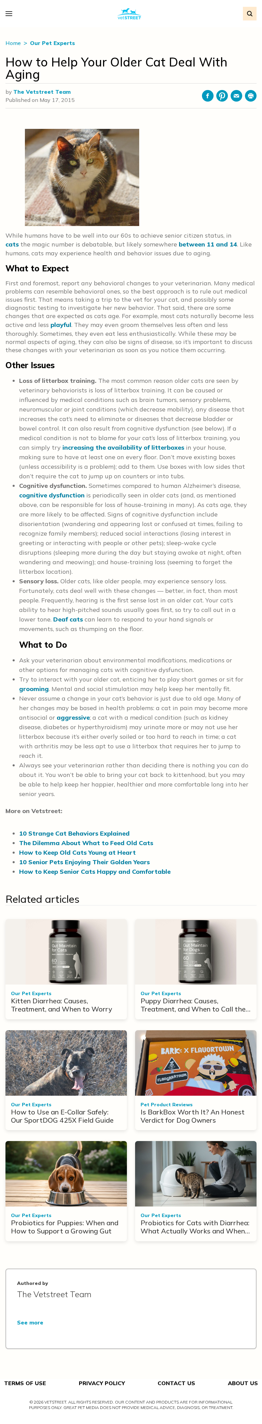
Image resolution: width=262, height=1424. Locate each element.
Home (13, 43)
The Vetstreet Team (42, 91)
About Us (243, 1383)
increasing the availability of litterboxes (123, 447)
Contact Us (176, 1383)
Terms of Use (25, 1383)
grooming (34, 689)
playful (60, 325)
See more (30, 1322)
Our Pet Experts (52, 43)
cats (12, 244)
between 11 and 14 (208, 244)
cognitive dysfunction (52, 495)
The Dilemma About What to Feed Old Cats (86, 843)
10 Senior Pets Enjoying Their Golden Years (84, 862)
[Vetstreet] (129, 13)
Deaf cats (68, 619)
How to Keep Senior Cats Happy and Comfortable (95, 871)
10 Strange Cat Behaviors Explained (74, 833)
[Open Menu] (10, 14)
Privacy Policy (102, 1383)
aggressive (73, 717)
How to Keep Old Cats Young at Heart (77, 852)
